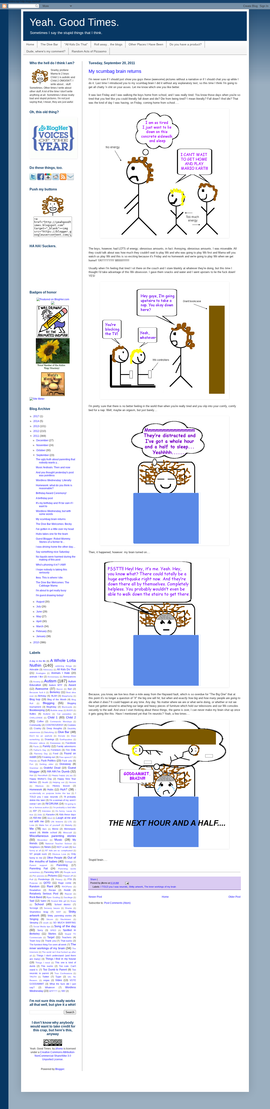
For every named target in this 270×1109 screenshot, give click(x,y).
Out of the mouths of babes (53, 859)
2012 (36, 431)
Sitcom (49, 919)
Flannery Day (41, 753)
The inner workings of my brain (160, 886)
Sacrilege (68, 897)
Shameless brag (39, 912)
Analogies (41, 673)
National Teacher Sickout (58, 843)
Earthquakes (66, 739)
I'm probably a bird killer (64, 807)
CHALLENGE (36, 718)
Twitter (45, 976)
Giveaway (65, 764)
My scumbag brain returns (115, 71)
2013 (36, 426)
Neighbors (35, 847)
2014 (36, 421)
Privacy (58, 879)
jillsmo (59, 1048)
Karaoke (50, 814)
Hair (31, 775)
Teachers (67, 937)
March (40, 626)
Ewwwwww (55, 743)
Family (46, 746)
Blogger (59, 1069)
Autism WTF (55, 685)
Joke (39, 814)
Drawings (49, 739)
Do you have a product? (186, 44)
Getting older (46, 764)
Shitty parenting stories (59, 915)
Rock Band (36, 897)
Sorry (40, 930)
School (39, 904)
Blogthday (51, 707)
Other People (54, 857)
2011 (36, 435)
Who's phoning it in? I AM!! (51, 564)
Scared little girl (58, 901)
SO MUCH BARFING (64, 922)
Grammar (34, 768)
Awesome (41, 688)
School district (62, 904)
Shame (68, 908)
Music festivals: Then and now (53, 467)
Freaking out (48, 757)
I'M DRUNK (51, 803)
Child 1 (53, 717)
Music (58, 839)
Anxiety (36, 681)
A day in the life (38, 661)
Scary (73, 901)
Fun (31, 764)
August (40, 601)
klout (49, 818)
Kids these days (67, 814)
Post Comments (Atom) (117, 902)
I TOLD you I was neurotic (114, 886)
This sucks (47, 966)
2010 (36, 642)
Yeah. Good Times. (74, 22)
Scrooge (34, 908)
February (41, 631)
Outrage (69, 862)
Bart (70, 689)
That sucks (66, 940)
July (39, 606)
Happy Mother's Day (41, 779)
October (41, 450)
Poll (31, 879)
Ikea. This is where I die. (49, 577)
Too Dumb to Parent (55, 969)
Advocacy (48, 669)
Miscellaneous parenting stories (53, 836)
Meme (55, 829)
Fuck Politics (48, 760)
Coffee (40, 721)
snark (46, 923)
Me (32, 828)
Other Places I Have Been (146, 44)
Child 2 (71, 717)
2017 (36, 416)
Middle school (49, 832)
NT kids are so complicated (58, 850)
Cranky (37, 728)
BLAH (54, 696)
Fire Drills (71, 750)
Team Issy (35, 940)
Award (72, 685)
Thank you (50, 940)
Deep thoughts (54, 728)
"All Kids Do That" (76, 44)
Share (93, 879)
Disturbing (49, 732)
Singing (34, 919)
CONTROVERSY (54, 725)
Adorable (34, 669)
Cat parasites (64, 714)
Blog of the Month (56, 699)
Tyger (58, 976)
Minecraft (67, 832)
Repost (68, 894)
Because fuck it (37, 692)
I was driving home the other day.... (55, 546)
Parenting (62, 865)
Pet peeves (38, 876)
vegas (46, 980)
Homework (36, 789)
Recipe (52, 890)
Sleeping (34, 922)
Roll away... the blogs (108, 44)
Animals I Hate (60, 673)
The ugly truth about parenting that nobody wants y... (55, 461)
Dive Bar (64, 732)
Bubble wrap (57, 710)
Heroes (72, 782)
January (41, 636)
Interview (46, 811)
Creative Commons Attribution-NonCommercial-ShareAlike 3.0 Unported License (55, 1056)
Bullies (33, 714)
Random (34, 886)
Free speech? (66, 757)
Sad (32, 900)
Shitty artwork (136, 886)
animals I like (36, 676)
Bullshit (46, 714)
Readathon (35, 890)
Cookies (72, 725)
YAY (63, 991)
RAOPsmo (67, 886)
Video (58, 980)
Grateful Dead (52, 767)
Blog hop (35, 699)
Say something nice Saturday (52, 551)
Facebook (71, 743)
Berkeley (55, 692)
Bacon (60, 689)
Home (30, 44)
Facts (36, 746)
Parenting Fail (39, 868)
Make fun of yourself (49, 825)
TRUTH (33, 977)
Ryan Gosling (53, 897)
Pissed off (68, 876)
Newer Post (95, 896)
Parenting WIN (51, 872)
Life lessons (57, 821)
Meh (44, 829)
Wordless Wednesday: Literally (53, 480)
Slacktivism (65, 919)
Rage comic (65, 883)
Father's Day (40, 750)
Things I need (42, 962)
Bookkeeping (37, 710)
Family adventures (66, 746)
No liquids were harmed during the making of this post (56, 558)
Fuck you (67, 760)
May (39, 616)
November (42, 445)
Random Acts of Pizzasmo (89, 51)
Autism (50, 681)
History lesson (61, 786)
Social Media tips (41, 926)
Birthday (42, 696)
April (39, 621)
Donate (61, 736)
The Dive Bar (49, 44)
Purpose (34, 883)
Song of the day (65, 926)
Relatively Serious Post (44, 893)
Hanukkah (43, 775)
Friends (33, 761)
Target (50, 937)
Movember (42, 840)
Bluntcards (67, 707)
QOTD (47, 882)
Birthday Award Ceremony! (51, 493)
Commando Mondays (61, 721)
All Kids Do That (66, 669)
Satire (43, 901)
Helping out (58, 782)
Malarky (68, 825)
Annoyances (69, 676)
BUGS (70, 710)
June (39, 611)
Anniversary (53, 677)
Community (35, 725)
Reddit (67, 890)
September (43, 455)
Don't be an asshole (41, 736)
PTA (70, 879)
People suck (70, 872)
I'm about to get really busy (51, 590)
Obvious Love (59, 854)
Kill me (37, 817)
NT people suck (38, 854)
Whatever (50, 987)
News (47, 847)
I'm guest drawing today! (49, 595)
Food (55, 753)
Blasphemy (67, 696)
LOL (70, 821)
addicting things (63, 666)
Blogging (48, 703)
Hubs (50, 789)
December (42, 440)
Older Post (234, 896)
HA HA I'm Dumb (58, 771)
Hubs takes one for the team (52, 533)
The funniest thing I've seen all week (48, 944)
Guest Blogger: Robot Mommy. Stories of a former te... (53, 540)
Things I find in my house (61, 958)
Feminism (56, 750)
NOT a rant (62, 847)
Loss (32, 825)
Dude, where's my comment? (45, 51)
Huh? (63, 789)
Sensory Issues (52, 908)
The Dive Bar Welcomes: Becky (54, 524)
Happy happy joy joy (62, 775)
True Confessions (63, 973)
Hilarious (39, 786)
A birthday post (44, 498)
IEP (35, 811)
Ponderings (44, 879)
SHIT (58, 912)
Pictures (52, 875)
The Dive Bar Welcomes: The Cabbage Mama (52, 584)
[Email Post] (126, 883)
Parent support (38, 865)
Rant (50, 886)
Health (45, 782)
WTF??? (53, 991)
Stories (52, 933)
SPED (53, 930)
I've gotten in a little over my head (55, 529)
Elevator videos (37, 743)
